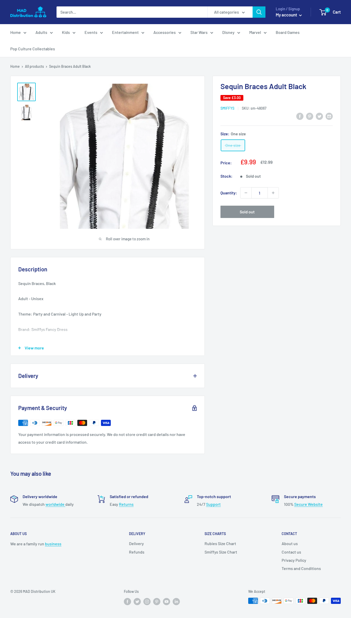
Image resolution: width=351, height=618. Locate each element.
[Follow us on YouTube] (166, 601)
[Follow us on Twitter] (137, 601)
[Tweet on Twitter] (319, 116)
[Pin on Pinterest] (309, 116)
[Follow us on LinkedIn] (176, 601)
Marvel (255, 32)
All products (34, 66)
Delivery (136, 543)
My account (287, 14)
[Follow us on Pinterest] (156, 601)
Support (213, 504)
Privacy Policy (294, 560)
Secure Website (308, 504)
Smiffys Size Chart (221, 551)
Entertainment (125, 32)
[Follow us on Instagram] (147, 601)
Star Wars (199, 32)
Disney (228, 32)
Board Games (288, 32)
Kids (66, 32)
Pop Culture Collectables (32, 48)
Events (91, 32)
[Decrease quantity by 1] (246, 192)
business (53, 543)
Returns (126, 504)
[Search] (259, 12)
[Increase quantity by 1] (273, 192)
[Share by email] (329, 116)
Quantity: (228, 192)
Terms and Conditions (301, 568)
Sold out (247, 211)
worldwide (55, 504)
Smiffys (227, 108)
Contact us (291, 551)
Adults (41, 32)
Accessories (164, 32)
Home (15, 32)
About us (290, 543)
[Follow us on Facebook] (127, 601)
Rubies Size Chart (220, 543)
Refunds (136, 551)
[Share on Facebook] (299, 116)
